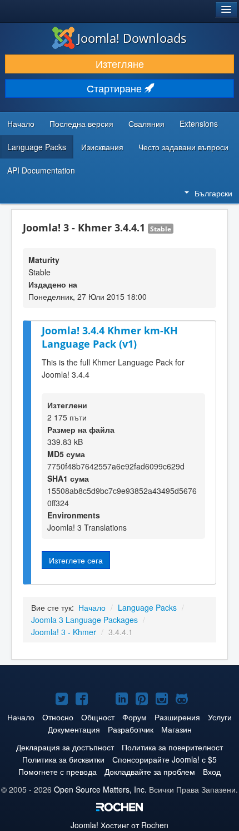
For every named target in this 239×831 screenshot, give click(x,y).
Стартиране (116, 88)
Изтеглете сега (76, 560)
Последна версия (81, 123)
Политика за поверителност (172, 747)
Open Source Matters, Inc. (100, 789)
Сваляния (146, 123)
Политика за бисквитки (63, 759)
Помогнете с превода (57, 771)
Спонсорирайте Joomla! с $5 (164, 759)
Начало (20, 123)
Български (213, 193)
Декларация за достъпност (65, 747)
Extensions (199, 123)
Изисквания (102, 146)
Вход (212, 771)
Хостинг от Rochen (119, 824)
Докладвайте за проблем (149, 771)
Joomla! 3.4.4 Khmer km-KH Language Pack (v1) (110, 337)
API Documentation (41, 170)
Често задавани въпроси (183, 146)
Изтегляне (120, 64)
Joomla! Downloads (132, 37)
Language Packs (36, 146)
